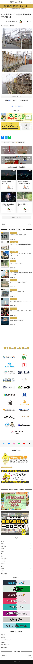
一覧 (11, 106)
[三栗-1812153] (17, 38)
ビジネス (3, 563)
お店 (2, 553)
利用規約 (3, 637)
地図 (9, 100)
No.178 (17, 106)
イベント (3, 561)
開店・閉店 (3, 546)
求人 (2, 566)
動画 (2, 556)
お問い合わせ (4, 573)
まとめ (2, 551)
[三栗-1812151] (17, 83)
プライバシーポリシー (6, 640)
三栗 (13, 142)
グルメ (2, 548)
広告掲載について (5, 645)
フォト (30, 21)
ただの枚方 (6, 142)
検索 (30, 224)
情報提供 (3, 635)
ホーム (2, 541)
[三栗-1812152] (17, 60)
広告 (2, 571)
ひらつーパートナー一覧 (6, 467)
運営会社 (3, 642)
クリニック (3, 558)
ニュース (3, 543)
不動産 (2, 568)
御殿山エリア (20, 142)
